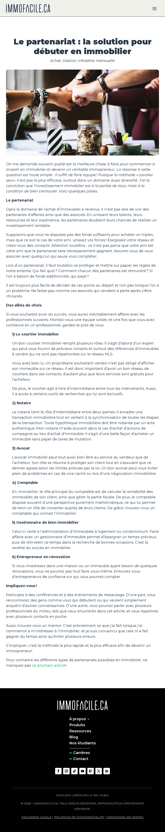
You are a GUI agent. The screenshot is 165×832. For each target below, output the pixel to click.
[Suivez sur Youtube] (82, 771)
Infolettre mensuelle (96, 61)
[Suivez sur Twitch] (90, 771)
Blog (73, 736)
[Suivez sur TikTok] (74, 771)
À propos (77, 718)
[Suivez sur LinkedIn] (106, 771)
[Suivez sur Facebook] (58, 771)
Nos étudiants (82, 743)
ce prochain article (49, 665)
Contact (80, 758)
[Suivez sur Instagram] (66, 771)
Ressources (80, 730)
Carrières (81, 752)
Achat (55, 61)
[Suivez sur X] (98, 771)
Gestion (69, 61)
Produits (77, 724)
